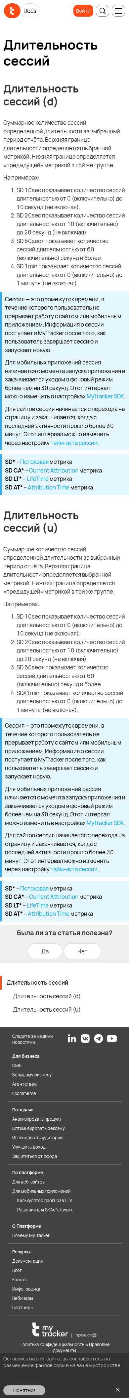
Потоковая (34, 462)
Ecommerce (24, 1093)
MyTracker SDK (105, 396)
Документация (27, 1261)
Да (45, 951)
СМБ (17, 1065)
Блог (17, 1270)
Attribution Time (48, 487)
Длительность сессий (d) (47, 996)
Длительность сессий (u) (47, 1009)
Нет (82, 951)
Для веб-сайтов (28, 1182)
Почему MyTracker (31, 1235)
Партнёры (22, 1308)
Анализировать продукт (37, 1119)
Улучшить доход (29, 1147)
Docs (29, 11)
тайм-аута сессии (74, 443)
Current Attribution (53, 470)
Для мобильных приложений (41, 1191)
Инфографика (26, 1289)
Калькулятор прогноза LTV (44, 1200)
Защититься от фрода (34, 1156)
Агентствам (24, 1084)
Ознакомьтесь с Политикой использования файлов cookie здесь (64, 1375)
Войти (83, 10)
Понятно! (24, 1390)
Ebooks (19, 1280)
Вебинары (22, 1298)
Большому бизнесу (32, 1075)
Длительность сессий (37, 982)
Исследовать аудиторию (37, 1138)
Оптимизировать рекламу (38, 1128)
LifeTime (38, 479)
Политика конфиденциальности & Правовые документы (65, 1347)
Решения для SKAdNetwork (44, 1210)
